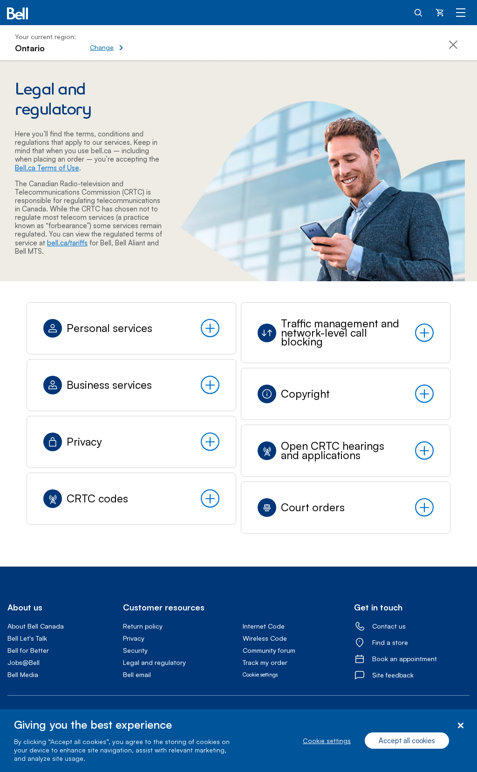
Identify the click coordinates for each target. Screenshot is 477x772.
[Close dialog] (460, 725)
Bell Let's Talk (27, 638)
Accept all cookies (407, 740)
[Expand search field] (418, 12)
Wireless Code (265, 638)
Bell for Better (28, 650)
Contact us (389, 626)
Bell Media (22, 674)
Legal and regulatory (154, 662)
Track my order (265, 662)
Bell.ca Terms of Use (47, 167)
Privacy (133, 638)
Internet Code (264, 626)
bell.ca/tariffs (67, 242)
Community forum (269, 650)
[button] (139, 42)
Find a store (390, 642)
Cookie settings (327, 741)
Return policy (143, 626)
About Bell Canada (35, 626)
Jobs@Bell (23, 662)
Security (135, 650)
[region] (238, 740)
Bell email (137, 674)
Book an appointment (404, 659)
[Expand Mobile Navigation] (460, 12)
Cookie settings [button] (260, 674)
